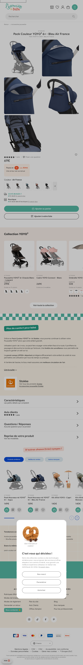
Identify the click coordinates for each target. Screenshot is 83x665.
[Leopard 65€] (18, 186)
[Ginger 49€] (38, 186)
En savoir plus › (44, 567)
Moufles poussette (13, 539)
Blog (56, 602)
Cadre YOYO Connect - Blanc (49, 278)
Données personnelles (20, 651)
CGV (33, 649)
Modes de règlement (12, 602)
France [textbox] (38, 643)
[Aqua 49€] (28, 186)
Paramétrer (41, 582)
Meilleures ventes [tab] (34, 459)
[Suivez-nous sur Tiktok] (37, 619)
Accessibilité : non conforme (57, 649)
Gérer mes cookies (49, 651)
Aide (5, 661)
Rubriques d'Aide (11, 594)
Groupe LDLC (66, 651)
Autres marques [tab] (54, 459)
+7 (27, 291)
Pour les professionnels (63, 609)
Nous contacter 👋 (13, 610)
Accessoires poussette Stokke (31, 386)
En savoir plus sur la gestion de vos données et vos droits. (41, 659)
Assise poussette (10, 536)
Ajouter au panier (43, 209)
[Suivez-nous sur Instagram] (29, 619)
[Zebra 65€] (8, 186)
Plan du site (33, 602)
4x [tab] (17, 168)
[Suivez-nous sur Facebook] (46, 619)
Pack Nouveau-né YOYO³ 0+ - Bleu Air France (38, 499)
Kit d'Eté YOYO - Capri (61, 498)
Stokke (41, 31)
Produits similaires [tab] (14, 459)
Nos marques (59, 605)
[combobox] (41, 643)
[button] (12, 157)
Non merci (41, 574)
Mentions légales (21, 649)
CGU (40, 649)
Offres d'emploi (35, 609)
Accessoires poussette (18, 24)
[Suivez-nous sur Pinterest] (54, 619)
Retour (6, 24)
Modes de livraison (11, 598)
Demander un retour (12, 605)
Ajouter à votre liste (43, 216)
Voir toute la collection (43, 305)
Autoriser (41, 590)
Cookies (35, 651)
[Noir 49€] (47, 186)
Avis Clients (33, 605)
